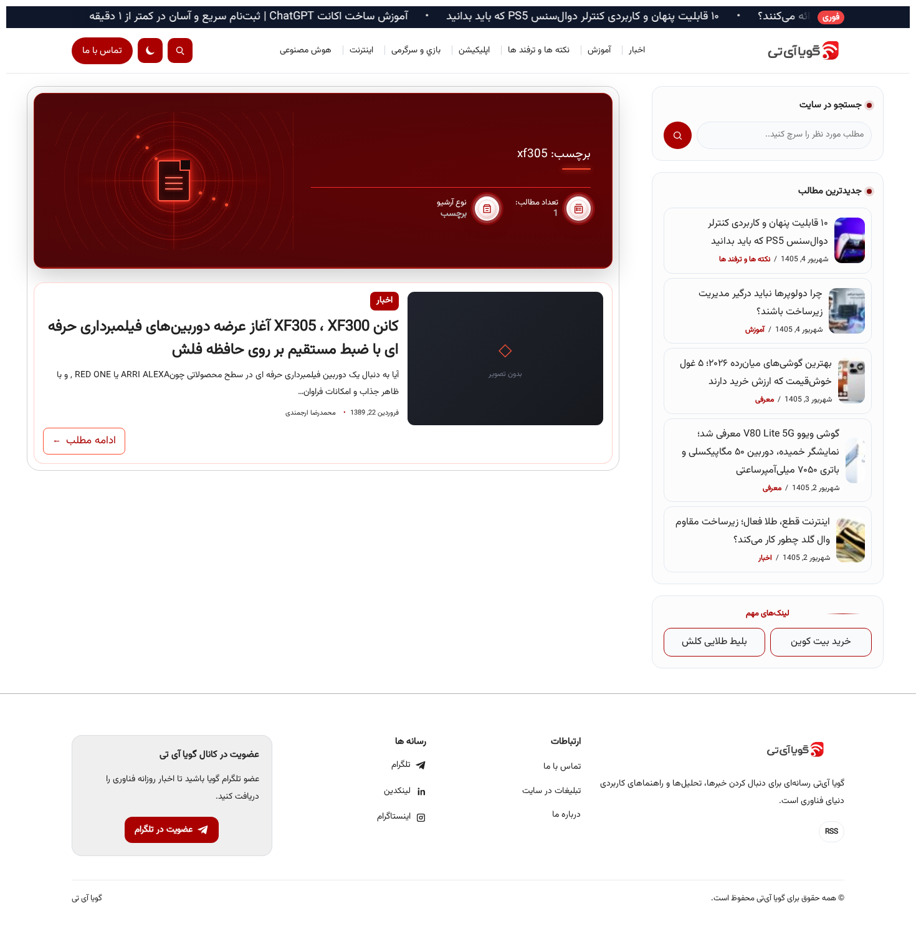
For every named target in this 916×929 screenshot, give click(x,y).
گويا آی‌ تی (87, 899)
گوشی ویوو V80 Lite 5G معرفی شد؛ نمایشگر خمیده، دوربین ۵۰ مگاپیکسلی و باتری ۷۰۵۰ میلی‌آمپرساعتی (760, 452)
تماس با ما (102, 51)
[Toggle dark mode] (150, 50)
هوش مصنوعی (306, 50)
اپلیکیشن (474, 50)
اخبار (637, 50)
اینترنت (361, 50)
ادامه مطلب (84, 441)
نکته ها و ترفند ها (539, 50)
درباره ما (566, 815)
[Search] (180, 50)
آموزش (599, 50)
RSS (831, 831)
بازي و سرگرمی (416, 50)
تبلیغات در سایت (551, 791)
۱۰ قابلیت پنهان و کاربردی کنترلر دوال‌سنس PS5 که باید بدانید (612, 17)
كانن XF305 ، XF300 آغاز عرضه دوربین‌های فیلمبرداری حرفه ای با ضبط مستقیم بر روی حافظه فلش (223, 338)
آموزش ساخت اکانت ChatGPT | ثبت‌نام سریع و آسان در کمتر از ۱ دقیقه (278, 17)
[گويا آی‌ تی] (788, 50)
